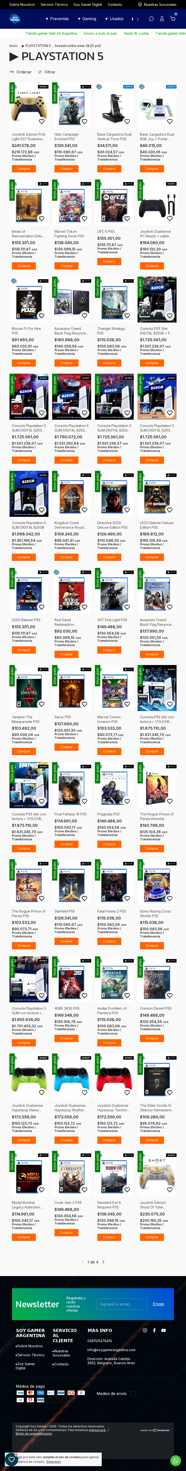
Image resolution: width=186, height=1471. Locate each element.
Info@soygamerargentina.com (111, 1350)
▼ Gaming (86, 18)
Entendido (53, 1461)
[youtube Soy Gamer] (163, 1330)
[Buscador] (151, 19)
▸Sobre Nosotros (29, 1346)
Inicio (13, 46)
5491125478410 (99, 1341)
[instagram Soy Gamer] (145, 1330)
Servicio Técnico (54, 4)
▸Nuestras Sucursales (61, 1353)
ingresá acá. (97, 1438)
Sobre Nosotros (22, 4)
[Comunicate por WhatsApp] (175, 1460)
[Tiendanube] (155, 1438)
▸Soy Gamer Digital (25, 1366)
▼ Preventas (57, 18)
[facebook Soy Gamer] (154, 1330)
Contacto (115, 4)
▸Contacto (61, 1364)
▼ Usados (114, 18)
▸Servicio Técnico (30, 1355)
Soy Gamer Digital (88, 4)
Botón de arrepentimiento (34, 1442)
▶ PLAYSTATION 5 (37, 46)
